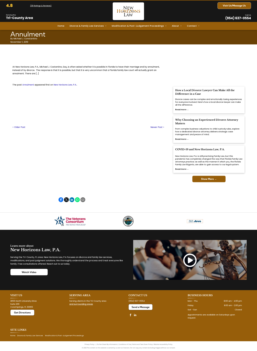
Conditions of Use (125, 344)
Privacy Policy (89, 344)
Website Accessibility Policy (163, 344)
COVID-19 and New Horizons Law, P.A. (200, 149)
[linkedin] (135, 315)
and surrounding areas (81, 304)
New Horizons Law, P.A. (65, 84)
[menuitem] (61, 26)
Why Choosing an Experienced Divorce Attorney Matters (206, 121)
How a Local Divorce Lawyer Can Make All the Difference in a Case (205, 92)
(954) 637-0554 (238, 18)
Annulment (28, 84)
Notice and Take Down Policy (142, 344)
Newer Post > (157, 127)
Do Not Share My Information (107, 344)
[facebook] (130, 315)
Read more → (182, 109)
